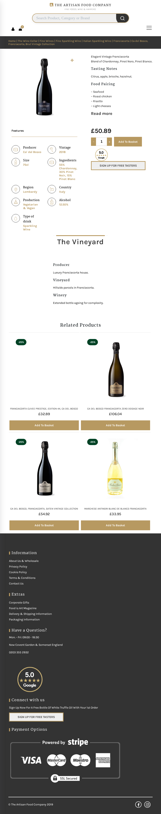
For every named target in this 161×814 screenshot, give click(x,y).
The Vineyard (80, 242)
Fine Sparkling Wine (68, 40)
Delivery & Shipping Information (30, 614)
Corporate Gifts (19, 602)
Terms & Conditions (22, 578)
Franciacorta (121, 40)
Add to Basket (128, 142)
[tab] (80, 242)
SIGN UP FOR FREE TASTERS (118, 165)
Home (12, 40)
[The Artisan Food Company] (80, 11)
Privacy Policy (18, 566)
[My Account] (13, 29)
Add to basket (44, 425)
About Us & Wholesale (24, 561)
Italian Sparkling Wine (97, 40)
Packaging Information (24, 619)
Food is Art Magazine (22, 608)
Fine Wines (47, 40)
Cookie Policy (18, 572)
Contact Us (16, 583)
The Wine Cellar (28, 40)
